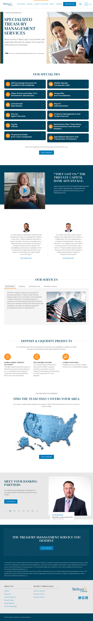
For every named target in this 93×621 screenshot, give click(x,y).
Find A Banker (46, 152)
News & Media (8, 600)
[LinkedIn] (86, 598)
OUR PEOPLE (10, 501)
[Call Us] (79, 598)
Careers (59, 4)
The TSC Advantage (10, 606)
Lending (30, 4)
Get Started (46, 548)
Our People (21, 4)
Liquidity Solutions (41, 4)
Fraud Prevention (38, 597)
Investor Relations (10, 597)
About (52, 4)
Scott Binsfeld (57, 515)
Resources (7, 594)
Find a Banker (46, 457)
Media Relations (9, 603)
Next (37, 511)
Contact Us (69, 4)
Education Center (39, 594)
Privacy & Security (39, 591)
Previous (5, 511)
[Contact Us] (83, 598)
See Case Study (26, 258)
